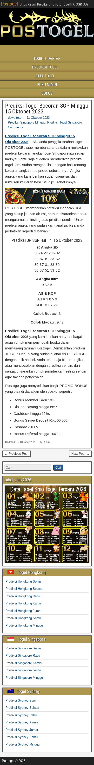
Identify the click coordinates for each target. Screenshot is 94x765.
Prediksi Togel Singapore (64, 122)
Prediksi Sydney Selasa (22, 707)
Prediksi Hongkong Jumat (23, 611)
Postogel (9, 4)
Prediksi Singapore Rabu (23, 655)
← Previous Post (16, 453)
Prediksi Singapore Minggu (26, 122)
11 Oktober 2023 (38, 117)
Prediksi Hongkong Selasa (24, 589)
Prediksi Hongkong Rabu (23, 596)
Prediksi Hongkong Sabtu (23, 618)
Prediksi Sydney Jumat (22, 730)
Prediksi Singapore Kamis (24, 663)
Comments (15, 127)
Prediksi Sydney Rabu (21, 715)
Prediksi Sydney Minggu (23, 744)
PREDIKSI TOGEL (45, 67)
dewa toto (14, 117)
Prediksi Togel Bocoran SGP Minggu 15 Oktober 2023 (46, 108)
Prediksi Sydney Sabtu (22, 737)
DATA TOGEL (45, 76)
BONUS (47, 93)
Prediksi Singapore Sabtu (23, 670)
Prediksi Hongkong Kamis (24, 603)
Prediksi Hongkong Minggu (24, 625)
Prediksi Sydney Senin (21, 700)
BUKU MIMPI (47, 84)
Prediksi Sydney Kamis (22, 722)
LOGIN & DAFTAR (47, 58)
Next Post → (80, 453)
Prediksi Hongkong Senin (23, 581)
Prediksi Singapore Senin (23, 648)
